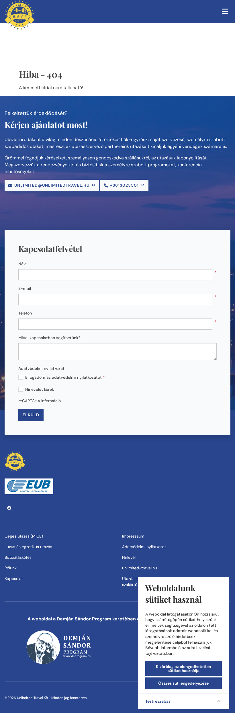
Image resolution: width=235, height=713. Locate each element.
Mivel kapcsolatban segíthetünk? (49, 337)
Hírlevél (129, 557)
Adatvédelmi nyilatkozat (41, 368)
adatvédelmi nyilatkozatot (77, 377)
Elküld (31, 414)
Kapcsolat (14, 578)
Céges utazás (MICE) (24, 536)
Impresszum (133, 536)
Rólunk (11, 568)
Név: (22, 263)
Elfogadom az (65, 377)
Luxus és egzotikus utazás (28, 546)
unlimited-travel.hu (140, 568)
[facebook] (9, 508)
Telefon (25, 313)
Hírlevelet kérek (39, 389)
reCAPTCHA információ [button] (39, 400)
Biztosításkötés (18, 557)
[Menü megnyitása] (225, 11)
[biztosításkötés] (29, 486)
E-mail (24, 288)
